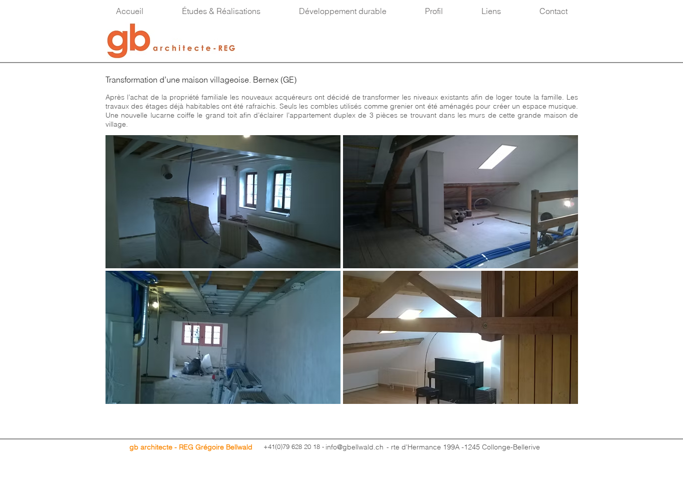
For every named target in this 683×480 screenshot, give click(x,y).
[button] (223, 201)
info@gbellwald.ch (355, 446)
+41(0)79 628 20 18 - (294, 446)
